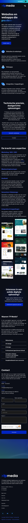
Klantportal (20, 1)
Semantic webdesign (14, 133)
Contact (14, 138)
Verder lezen (6, 43)
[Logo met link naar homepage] (8, 5)
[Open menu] (25, 5)
